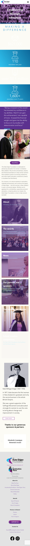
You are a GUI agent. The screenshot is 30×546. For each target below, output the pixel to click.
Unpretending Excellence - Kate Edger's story (15, 487)
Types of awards (15, 501)
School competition (15, 505)
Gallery (15, 493)
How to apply (15, 503)
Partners (15, 512)
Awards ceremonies (15, 489)
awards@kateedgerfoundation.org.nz (15, 530)
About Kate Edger (15, 485)
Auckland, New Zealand (15, 532)
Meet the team (15, 483)
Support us (15, 522)
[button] (11, 156)
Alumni (15, 514)
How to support (15, 516)
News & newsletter (15, 491)
